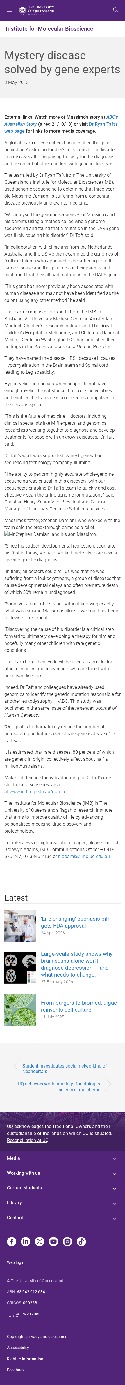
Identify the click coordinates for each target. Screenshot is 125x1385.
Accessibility (18, 1347)
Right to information (25, 1359)
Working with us (23, 1173)
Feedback (15, 1370)
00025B (30, 1302)
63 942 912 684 (31, 1291)
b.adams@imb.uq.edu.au (84, 856)
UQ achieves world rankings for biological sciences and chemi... (60, 1086)
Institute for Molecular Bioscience (49, 28)
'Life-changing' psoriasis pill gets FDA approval (75, 922)
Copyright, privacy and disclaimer (37, 1336)
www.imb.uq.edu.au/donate (38, 791)
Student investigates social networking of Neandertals (64, 1068)
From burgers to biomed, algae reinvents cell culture (79, 1006)
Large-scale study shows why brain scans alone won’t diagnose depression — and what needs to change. (76, 964)
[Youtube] (53, 1242)
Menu (9, 10)
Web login (15, 1262)
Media (13, 1158)
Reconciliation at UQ (28, 1140)
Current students (24, 1188)
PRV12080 (31, 1314)
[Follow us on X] (39, 1242)
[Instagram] (67, 1242)
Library (14, 1202)
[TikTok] (81, 1242)
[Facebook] (11, 1242)
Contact (15, 1217)
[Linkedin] (25, 1242)
